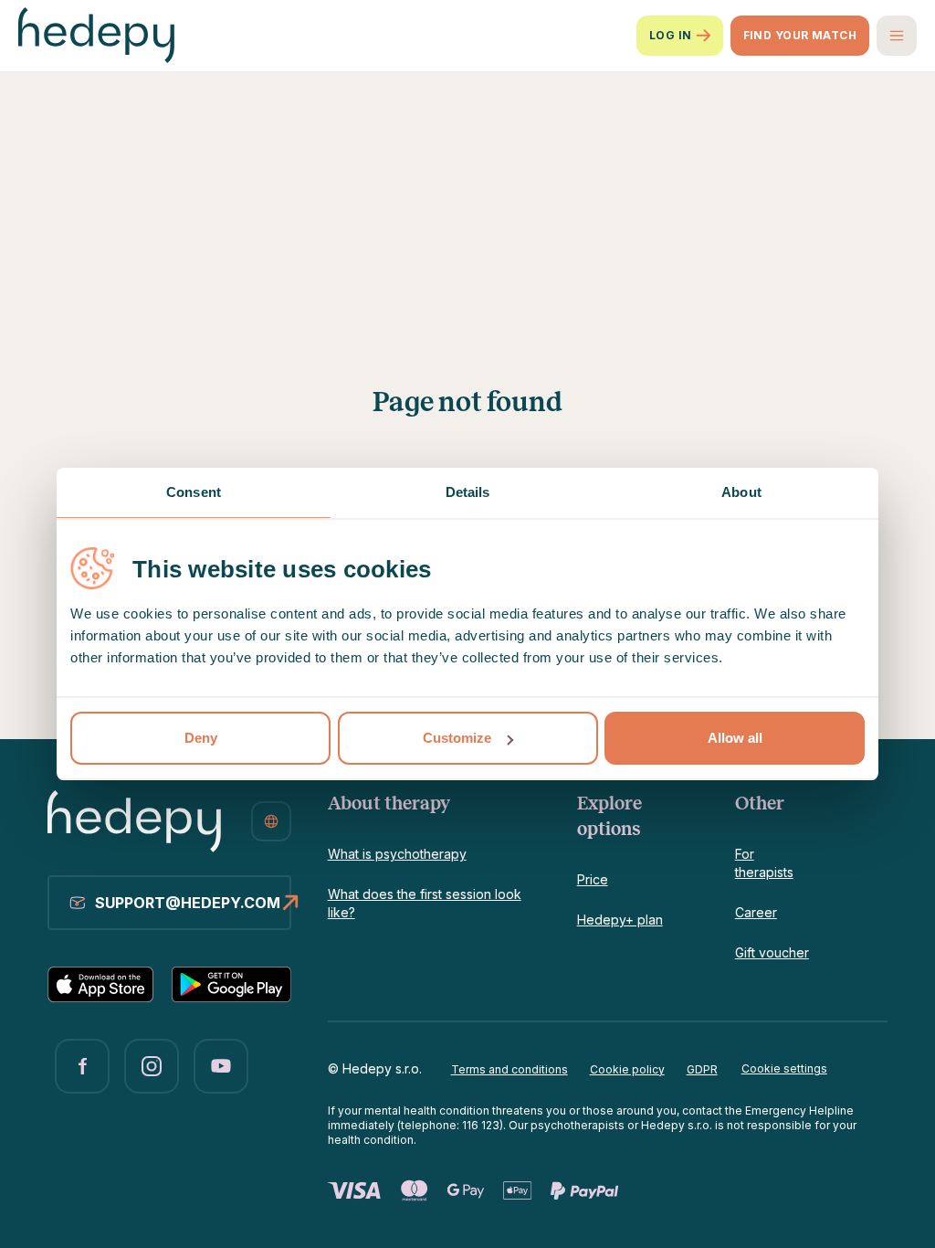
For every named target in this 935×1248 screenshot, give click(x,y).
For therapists (764, 863)
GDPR (702, 1069)
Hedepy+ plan (620, 919)
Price (592, 879)
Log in (670, 35)
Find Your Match (799, 35)
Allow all (735, 738)
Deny (200, 738)
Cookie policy (627, 1069)
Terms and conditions (509, 1069)
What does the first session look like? (424, 903)
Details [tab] (468, 492)
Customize (457, 738)
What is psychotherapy (397, 854)
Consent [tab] (193, 492)
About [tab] (741, 492)
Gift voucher (772, 952)
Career (756, 912)
